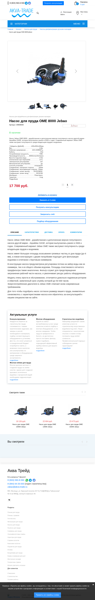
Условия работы (13, 579)
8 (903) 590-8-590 (17, 3)
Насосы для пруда (14, 525)
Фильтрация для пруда (15, 522)
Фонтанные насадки (14, 559)
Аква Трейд (19, 470)
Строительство (13, 576)
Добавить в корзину (47, 195)
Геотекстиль (12, 518)
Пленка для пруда (13, 512)
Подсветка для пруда (15, 546)
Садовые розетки (13, 540)
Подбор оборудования (47, 221)
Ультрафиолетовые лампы (16, 534)
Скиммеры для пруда (15, 531)
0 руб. (82, 4)
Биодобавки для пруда (15, 553)
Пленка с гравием (13, 515)
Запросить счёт (47, 214)
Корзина (83, 2)
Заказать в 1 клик (47, 200)
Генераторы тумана (14, 562)
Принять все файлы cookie (47, 595)
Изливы (10, 550)
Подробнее (13, 179)
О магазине (11, 573)
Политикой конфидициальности (74, 588)
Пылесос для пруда (14, 528)
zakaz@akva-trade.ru (17, 487)
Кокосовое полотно (14, 543)
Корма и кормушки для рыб (16, 556)
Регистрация (67, 12)
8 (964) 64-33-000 (16, 484)
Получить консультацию (53, 3)
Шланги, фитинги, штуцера (16, 565)
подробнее (14, 360)
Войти (63, 14)
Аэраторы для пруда (14, 537)
